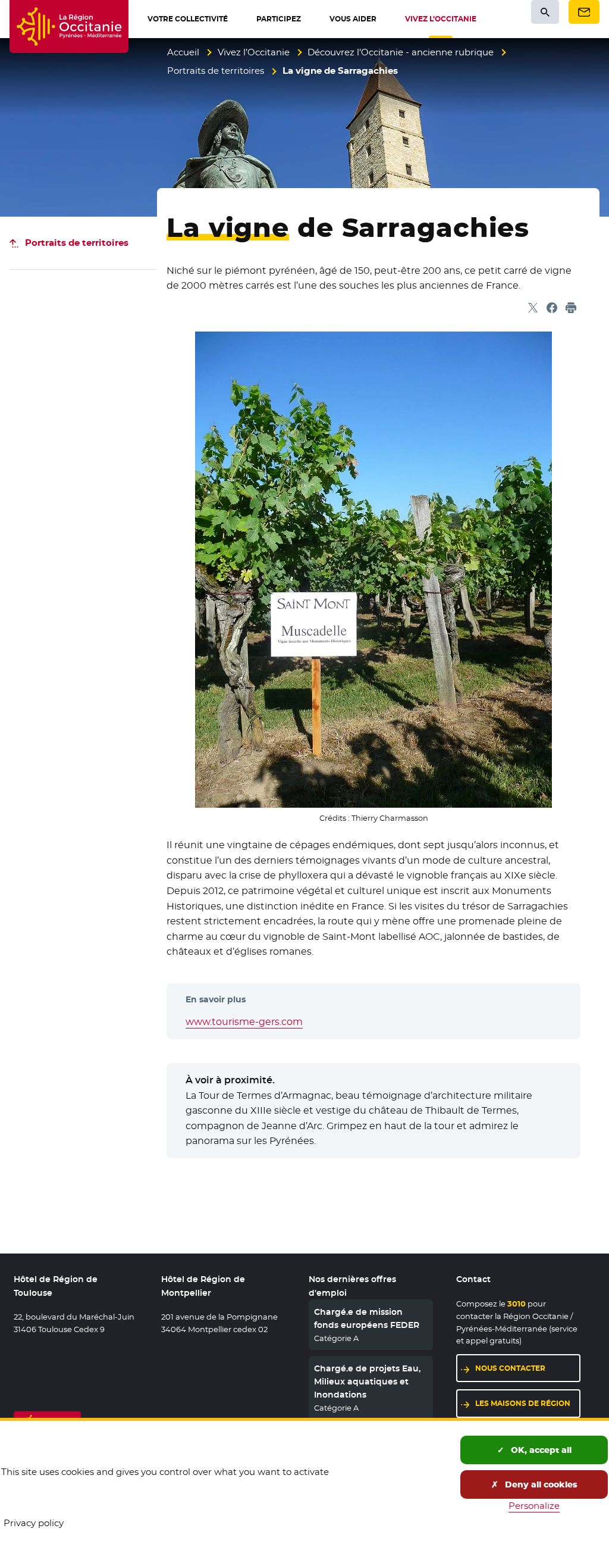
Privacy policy (34, 1523)
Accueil (183, 52)
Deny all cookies (540, 1484)
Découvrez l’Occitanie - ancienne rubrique (400, 52)
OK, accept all (540, 1450)
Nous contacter (510, 1368)
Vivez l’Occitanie (254, 52)
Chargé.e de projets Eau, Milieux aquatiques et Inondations (367, 1382)
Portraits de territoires (215, 70)
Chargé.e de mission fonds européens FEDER (366, 1318)
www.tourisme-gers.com (244, 1021)
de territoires (76, 242)
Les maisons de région (522, 1403)
